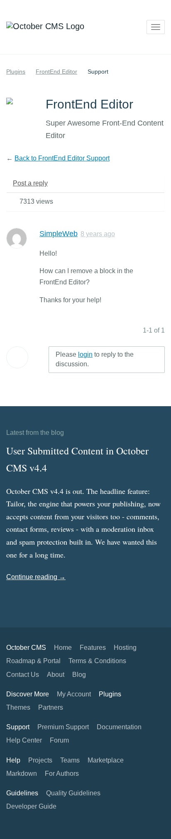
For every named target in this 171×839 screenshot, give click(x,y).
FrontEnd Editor (56, 71)
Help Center (24, 740)
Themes (18, 707)
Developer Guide (31, 806)
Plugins (15, 71)
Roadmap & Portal (33, 660)
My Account (74, 694)
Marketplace (106, 760)
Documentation (119, 726)
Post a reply (30, 183)
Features (93, 647)
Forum (59, 740)
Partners (50, 707)
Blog (79, 674)
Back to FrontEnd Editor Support (62, 158)
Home (63, 647)
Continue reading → (36, 576)
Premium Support (63, 726)
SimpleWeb (58, 233)
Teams (70, 760)
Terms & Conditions (97, 660)
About (55, 674)
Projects (40, 760)
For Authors (62, 773)
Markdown (21, 773)
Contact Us (22, 674)
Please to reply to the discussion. (95, 359)
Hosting (125, 647)
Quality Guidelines (73, 793)
